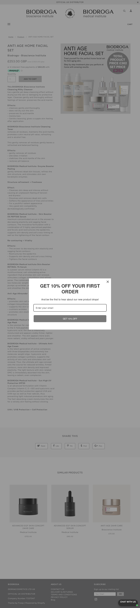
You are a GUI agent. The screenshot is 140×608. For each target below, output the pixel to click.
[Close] (107, 281)
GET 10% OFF (70, 318)
